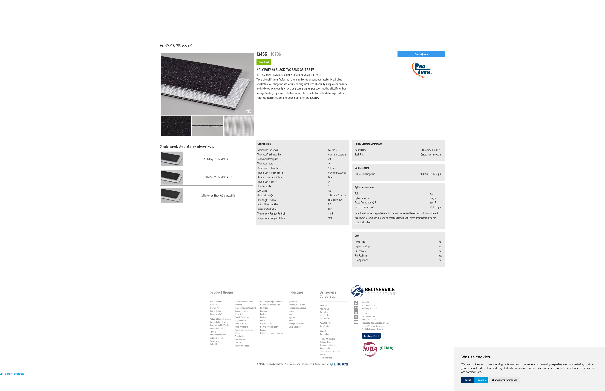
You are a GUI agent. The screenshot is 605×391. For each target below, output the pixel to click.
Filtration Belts (240, 339)
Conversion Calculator (328, 344)
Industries (139, 23)
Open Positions (325, 326)
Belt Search (358, 23)
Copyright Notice (326, 357)
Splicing (213, 331)
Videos (304, 23)
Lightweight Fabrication (269, 326)
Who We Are (324, 308)
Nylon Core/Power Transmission (272, 332)
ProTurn (263, 329)
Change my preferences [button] (504, 380)
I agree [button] (467, 380)
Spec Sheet (264, 62)
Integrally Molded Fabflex (220, 325)
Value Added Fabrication (220, 318)
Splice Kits (214, 344)
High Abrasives (241, 320)
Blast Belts (239, 314)
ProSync (263, 317)
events (526, 23)
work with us (471, 23)
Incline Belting (215, 310)
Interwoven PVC (216, 314)
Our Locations (325, 333)
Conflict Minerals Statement (330, 351)
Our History (324, 311)
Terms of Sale (325, 348)
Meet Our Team (325, 314)
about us (194, 23)
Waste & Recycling (295, 326)
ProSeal (263, 314)
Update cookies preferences (12, 373)
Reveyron (263, 310)
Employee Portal (371, 336)
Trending (414, 23)
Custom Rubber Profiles (219, 321)
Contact (323, 330)
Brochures (249, 23)
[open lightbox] (207, 84)
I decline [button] (481, 380)
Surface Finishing (241, 310)
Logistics (291, 317)
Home (31, 23)
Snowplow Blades (242, 345)
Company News (325, 318)
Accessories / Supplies (218, 337)
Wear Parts (214, 340)
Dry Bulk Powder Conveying (245, 307)
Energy (291, 310)
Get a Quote (421, 54)
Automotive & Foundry (296, 304)
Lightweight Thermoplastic (270, 304)
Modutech (264, 307)
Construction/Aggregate (297, 307)
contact (561, 23)
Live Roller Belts (266, 323)
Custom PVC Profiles (217, 328)
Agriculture (292, 301)
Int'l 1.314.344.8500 (489, 10)
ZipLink (238, 342)
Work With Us (325, 322)
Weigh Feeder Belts (242, 317)
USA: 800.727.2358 (368, 316)
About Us (323, 305)
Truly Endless (240, 336)
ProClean (263, 320)
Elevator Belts (240, 323)
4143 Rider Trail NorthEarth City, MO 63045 (370, 307)
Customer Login (325, 341)
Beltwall (238, 332)
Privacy (322, 354)
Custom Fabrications (218, 334)
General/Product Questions (373, 325)
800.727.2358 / (470, 10)
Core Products (216, 301)
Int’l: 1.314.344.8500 (369, 319)
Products (84, 23)
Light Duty (214, 304)
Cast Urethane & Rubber (244, 329)
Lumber (291, 320)
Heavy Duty (214, 307)
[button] (84, 23)
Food (290, 314)
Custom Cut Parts (241, 326)
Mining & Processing (296, 323)
